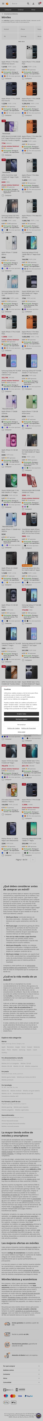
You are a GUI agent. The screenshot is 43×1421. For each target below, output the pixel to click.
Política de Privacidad (28, 728)
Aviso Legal (21, 732)
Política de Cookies (13, 728)
